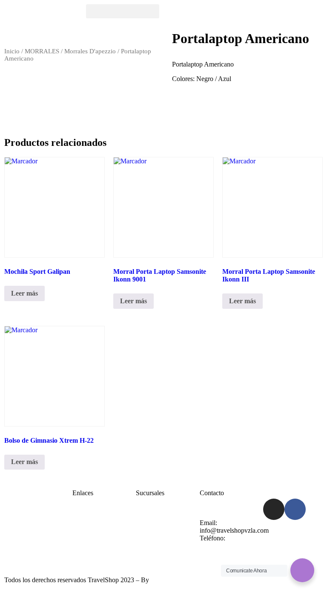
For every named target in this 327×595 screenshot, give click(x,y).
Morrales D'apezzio (90, 51)
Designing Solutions (178, 579)
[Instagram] (273, 509)
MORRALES (42, 51)
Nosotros (84, 530)
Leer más (24, 293)
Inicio (12, 51)
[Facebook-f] (295, 509)
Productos (85, 538)
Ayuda (145, 522)
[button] (122, 11)
